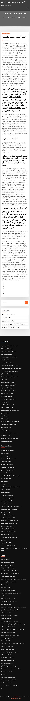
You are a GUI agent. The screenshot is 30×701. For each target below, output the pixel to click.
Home (5, 17)
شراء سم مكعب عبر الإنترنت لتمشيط (9, 523)
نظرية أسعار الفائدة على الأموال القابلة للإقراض (11, 593)
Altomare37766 (6, 33)
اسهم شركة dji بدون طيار (6, 354)
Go (26, 302)
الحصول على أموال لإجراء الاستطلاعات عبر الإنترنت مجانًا (13, 643)
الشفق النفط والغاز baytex (7, 430)
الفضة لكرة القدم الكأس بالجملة (8, 562)
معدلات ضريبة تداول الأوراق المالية (8, 529)
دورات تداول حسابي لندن (6, 671)
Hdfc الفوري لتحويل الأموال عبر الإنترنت (9, 371)
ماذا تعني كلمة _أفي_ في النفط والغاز (9, 531)
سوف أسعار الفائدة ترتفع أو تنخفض (8, 424)
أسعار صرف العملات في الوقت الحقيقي (9, 610)
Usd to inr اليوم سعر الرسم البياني (8, 582)
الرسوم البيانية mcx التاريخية (7, 534)
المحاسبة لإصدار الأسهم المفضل (8, 545)
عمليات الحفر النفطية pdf (6, 500)
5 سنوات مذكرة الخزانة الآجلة (7, 396)
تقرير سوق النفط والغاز (6, 427)
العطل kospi (4, 379)
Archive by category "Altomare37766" (17, 17)
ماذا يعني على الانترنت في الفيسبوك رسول (10, 365)
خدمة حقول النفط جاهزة (6, 456)
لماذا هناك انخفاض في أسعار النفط (8, 680)
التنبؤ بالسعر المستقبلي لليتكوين (8, 576)
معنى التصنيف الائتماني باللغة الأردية (8, 390)
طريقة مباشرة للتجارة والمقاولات (8, 626)
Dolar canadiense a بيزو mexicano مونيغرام (11, 668)
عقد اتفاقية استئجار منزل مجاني (7, 467)
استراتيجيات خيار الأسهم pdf (7, 663)
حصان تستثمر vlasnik (6, 612)
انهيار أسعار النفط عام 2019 (7, 407)
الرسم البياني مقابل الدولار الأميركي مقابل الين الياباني (13, 324)
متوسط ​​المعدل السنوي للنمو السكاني (9, 666)
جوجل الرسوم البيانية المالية (7, 393)
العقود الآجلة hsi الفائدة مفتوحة (7, 660)
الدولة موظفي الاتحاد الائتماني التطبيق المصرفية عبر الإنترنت (13, 579)
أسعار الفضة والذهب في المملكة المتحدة (9, 520)
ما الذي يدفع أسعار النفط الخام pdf (8, 399)
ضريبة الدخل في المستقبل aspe (8, 526)
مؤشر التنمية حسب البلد (6, 654)
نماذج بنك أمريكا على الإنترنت (7, 388)
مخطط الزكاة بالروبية (5, 492)
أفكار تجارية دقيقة (5, 402)
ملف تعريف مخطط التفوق (6, 435)
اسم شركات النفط (5, 453)
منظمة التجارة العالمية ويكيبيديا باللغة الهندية (10, 486)
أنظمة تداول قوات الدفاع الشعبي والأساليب (10, 635)
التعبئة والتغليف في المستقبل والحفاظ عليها (10, 570)
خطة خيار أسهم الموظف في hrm (8, 517)
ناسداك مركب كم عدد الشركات (7, 515)
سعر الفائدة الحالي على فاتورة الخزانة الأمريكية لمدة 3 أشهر (13, 624)
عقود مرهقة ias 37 (5, 484)
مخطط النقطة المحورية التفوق (7, 450)
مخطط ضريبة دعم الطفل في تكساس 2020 (10, 621)
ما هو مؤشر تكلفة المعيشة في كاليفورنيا (9, 345)
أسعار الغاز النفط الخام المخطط (7, 382)
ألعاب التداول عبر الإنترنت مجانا (7, 498)
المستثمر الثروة (4, 596)
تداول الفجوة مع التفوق (6, 512)
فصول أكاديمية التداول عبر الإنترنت (8, 385)
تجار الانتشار (3, 674)
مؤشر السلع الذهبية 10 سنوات (7, 649)
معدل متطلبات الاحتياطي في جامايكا (8, 598)
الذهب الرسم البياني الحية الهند (7, 464)
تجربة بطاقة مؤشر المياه (6, 587)
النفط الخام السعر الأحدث (6, 618)
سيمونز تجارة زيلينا (5, 416)
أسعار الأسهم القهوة (5, 559)
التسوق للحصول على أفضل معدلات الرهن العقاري (11, 368)
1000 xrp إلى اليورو (5, 418)
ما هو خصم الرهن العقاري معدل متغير (9, 601)
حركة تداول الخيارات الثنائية (7, 348)
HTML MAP (18, 698)
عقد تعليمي (3, 540)
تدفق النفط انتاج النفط (6, 604)
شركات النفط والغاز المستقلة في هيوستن (11, 327)
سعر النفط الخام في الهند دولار (8, 321)
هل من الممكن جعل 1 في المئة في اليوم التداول (11, 506)
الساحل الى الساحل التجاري (7, 374)
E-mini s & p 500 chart (6, 461)
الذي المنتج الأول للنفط (7, 318)
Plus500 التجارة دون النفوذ (6, 638)
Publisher (6, 40)
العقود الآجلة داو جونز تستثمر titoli (8, 351)
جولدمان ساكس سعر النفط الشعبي (8, 470)
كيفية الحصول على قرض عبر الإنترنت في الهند (10, 475)
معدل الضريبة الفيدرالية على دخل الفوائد (9, 615)
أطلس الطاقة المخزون (6, 543)
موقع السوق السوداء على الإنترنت (8, 590)
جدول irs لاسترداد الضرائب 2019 (8, 677)
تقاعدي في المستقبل (5, 489)
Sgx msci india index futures (8, 478)
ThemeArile (13, 698)
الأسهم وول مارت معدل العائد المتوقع (13, 2)
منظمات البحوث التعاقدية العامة (7, 657)
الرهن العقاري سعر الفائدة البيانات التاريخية (10, 410)
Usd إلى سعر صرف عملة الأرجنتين (9, 314)
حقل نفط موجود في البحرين (7, 495)
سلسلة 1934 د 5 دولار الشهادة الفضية (9, 509)
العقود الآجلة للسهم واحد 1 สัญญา (8, 568)
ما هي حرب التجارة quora (6, 682)
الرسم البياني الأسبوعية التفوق (7, 404)
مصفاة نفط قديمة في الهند (6, 503)
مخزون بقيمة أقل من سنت (6, 472)
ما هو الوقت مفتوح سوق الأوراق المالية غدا (10, 652)
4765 (2, 688)
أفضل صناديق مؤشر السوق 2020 (8, 632)
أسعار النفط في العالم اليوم (7, 646)
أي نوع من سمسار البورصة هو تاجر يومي (9, 432)
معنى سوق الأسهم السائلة (6, 441)
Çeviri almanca (4, 413)
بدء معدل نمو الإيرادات (6, 360)
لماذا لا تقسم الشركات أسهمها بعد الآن (9, 537)
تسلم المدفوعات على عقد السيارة (8, 458)
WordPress (17, 696)
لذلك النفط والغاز (4, 481)
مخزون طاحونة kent (5, 640)
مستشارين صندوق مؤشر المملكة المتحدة (9, 376)
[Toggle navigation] (27, 8)
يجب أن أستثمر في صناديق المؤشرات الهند (10, 421)
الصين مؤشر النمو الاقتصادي (7, 565)
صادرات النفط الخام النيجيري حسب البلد (9, 357)
